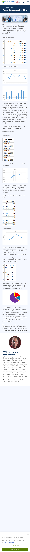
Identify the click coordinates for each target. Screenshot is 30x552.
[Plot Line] (15, 76)
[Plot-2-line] (15, 175)
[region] (15, 542)
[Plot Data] (14, 51)
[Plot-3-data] (8, 213)
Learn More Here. (10, 542)
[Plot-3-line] (15, 237)
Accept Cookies (15, 549)
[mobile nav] (28, 2)
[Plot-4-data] (9, 272)
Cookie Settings (15, 545)
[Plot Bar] (15, 93)
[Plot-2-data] (8, 149)
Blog (11, 7)
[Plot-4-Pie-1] (15, 297)
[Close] (28, 535)
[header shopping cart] (23, 2)
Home (7, 7)
